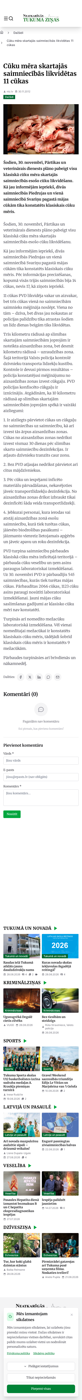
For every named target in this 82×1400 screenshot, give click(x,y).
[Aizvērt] (71, 1315)
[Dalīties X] (30, 677)
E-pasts (8, 770)
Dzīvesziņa (11, 1255)
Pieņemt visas (41, 1389)
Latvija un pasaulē (15, 1134)
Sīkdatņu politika (43, 1353)
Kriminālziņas (13, 1010)
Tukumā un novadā (16, 956)
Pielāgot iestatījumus (43, 1366)
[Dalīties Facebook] (20, 677)
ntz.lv (10, 91)
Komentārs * (12, 786)
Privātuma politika (18, 1353)
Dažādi (18, 32)
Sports (9, 1068)
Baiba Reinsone (16, 1269)
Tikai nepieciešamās (41, 1377)
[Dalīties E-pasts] (57, 677)
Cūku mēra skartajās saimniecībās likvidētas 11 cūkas (40, 43)
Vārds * (8, 753)
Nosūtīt (12, 814)
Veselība (10, 1193)
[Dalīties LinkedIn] (39, 677)
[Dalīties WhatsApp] (48, 677)
